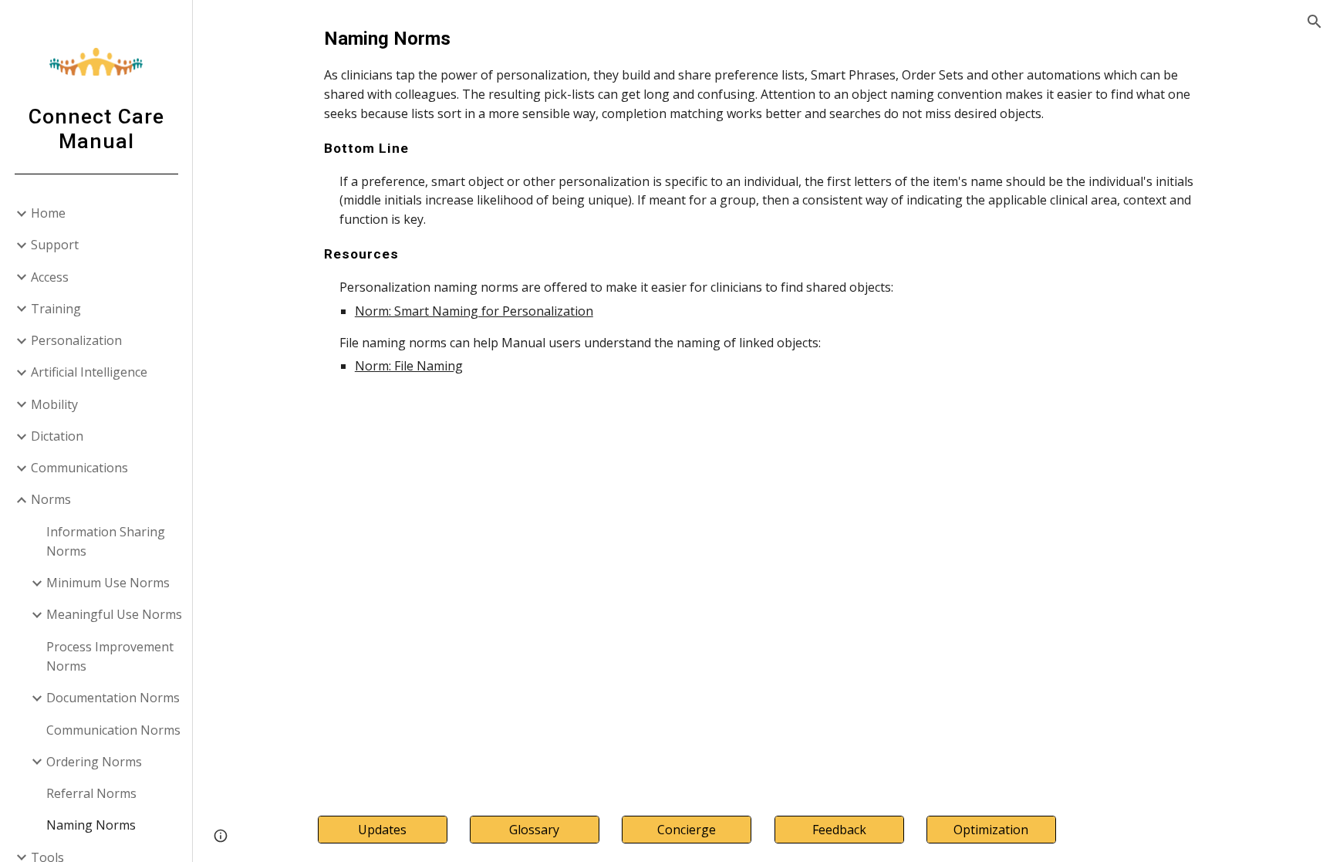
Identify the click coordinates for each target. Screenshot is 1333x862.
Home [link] (48, 213)
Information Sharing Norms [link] (105, 541)
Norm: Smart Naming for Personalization (474, 311)
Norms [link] (51, 499)
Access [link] (50, 277)
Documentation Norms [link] (113, 697)
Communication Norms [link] (113, 730)
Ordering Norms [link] (94, 761)
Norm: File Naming (409, 365)
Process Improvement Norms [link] (110, 656)
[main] (763, 200)
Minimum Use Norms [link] (108, 582)
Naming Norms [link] (91, 824)
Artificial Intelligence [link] (89, 371)
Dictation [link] (57, 436)
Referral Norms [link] (91, 793)
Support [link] (55, 244)
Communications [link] (79, 467)
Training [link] (56, 308)
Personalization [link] (76, 340)
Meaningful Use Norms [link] (114, 614)
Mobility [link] (54, 404)
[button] (1314, 21)
